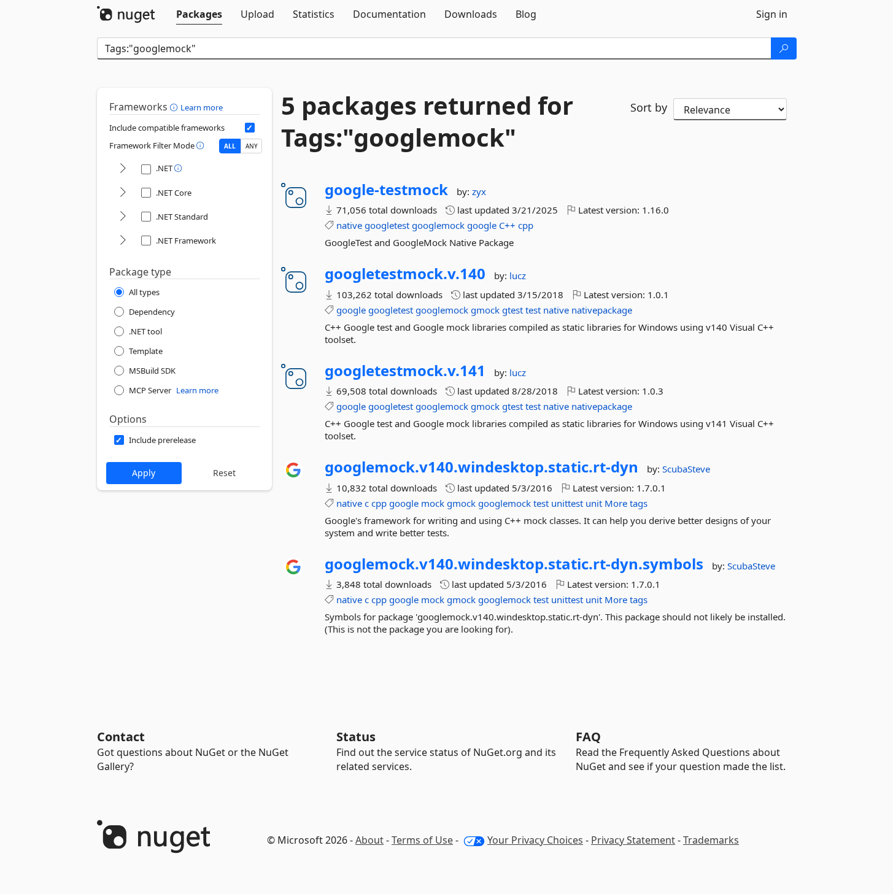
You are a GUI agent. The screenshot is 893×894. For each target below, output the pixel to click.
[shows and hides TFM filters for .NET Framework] (122, 241)
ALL (230, 146)
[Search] (784, 48)
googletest (387, 225)
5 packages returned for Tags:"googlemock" (427, 121)
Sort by (648, 107)
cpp (525, 225)
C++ (507, 225)
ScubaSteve (686, 469)
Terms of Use (422, 840)
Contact (121, 736)
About (369, 840)
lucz (517, 275)
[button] (175, 107)
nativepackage (601, 310)
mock (432, 503)
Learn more (201, 107)
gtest (512, 310)
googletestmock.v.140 (405, 273)
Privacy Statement (633, 840)
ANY (251, 146)
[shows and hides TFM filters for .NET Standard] (122, 217)
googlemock (438, 225)
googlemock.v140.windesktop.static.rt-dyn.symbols (514, 564)
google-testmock (386, 189)
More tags (626, 503)
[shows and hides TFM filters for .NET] (122, 169)
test (533, 310)
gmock (485, 310)
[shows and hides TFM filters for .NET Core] (122, 193)
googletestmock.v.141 (405, 370)
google (482, 225)
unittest (567, 503)
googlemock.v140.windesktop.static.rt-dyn (481, 467)
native (349, 225)
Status (356, 736)
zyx (479, 191)
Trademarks (711, 840)
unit (594, 503)
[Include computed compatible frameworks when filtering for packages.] (250, 127)
